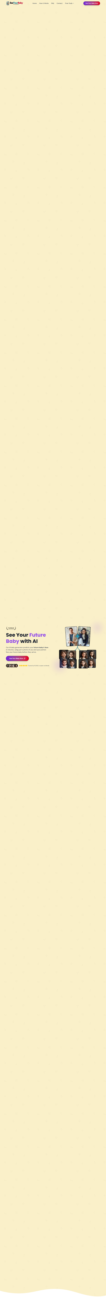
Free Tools (68, 3)
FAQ (52, 3)
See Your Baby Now (91, 3)
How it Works (44, 3)
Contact (60, 3)
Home (35, 3)
